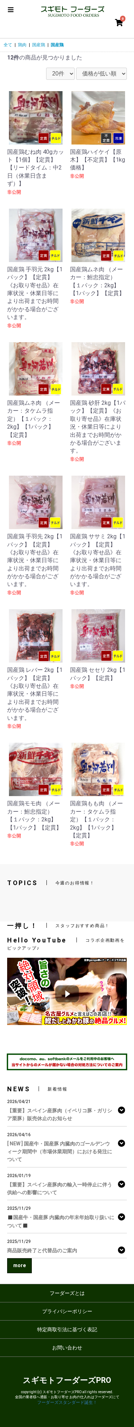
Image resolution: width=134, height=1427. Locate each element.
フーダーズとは (67, 1293)
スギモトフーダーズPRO (67, 1380)
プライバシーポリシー (67, 1311)
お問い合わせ (67, 1347)
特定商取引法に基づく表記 (67, 1329)
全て (8, 44)
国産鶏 (38, 44)
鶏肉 (22, 44)
